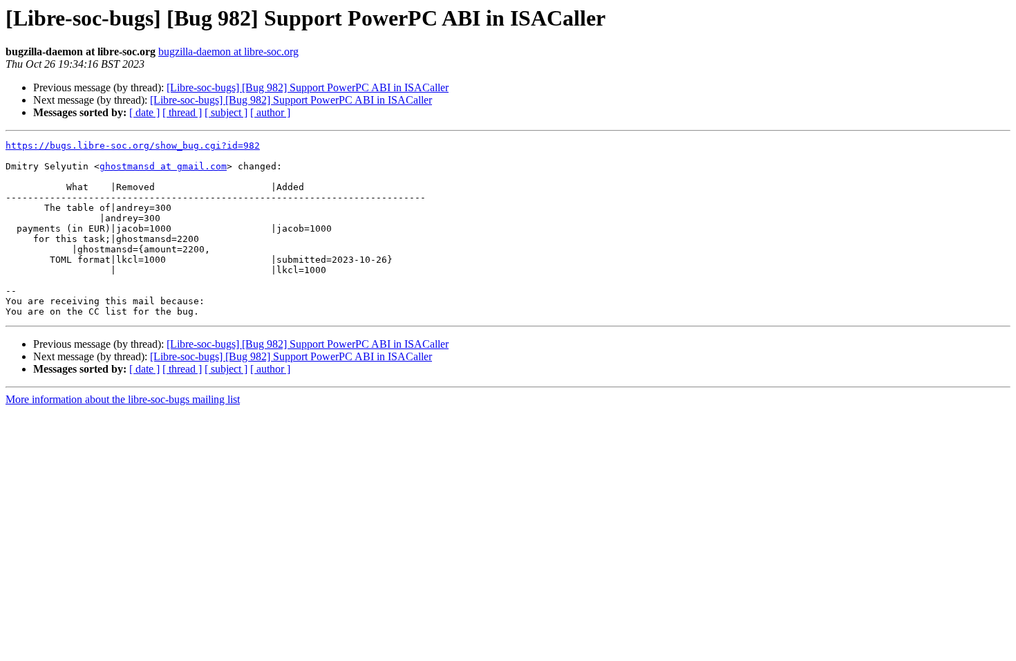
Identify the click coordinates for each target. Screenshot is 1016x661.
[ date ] (144, 112)
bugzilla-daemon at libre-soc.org (228, 51)
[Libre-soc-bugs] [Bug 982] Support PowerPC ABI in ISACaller (308, 87)
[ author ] (270, 112)
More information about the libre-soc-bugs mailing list (123, 399)
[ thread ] (182, 112)
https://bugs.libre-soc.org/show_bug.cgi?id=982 (133, 145)
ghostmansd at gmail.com (163, 166)
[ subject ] (226, 112)
